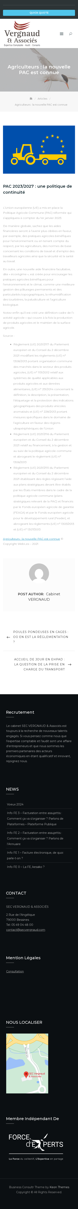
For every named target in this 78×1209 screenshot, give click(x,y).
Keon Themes (59, 1187)
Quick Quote (39, 12)
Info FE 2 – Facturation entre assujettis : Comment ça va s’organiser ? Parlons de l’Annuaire (35, 838)
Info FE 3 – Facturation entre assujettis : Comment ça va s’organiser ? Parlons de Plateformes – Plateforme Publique (35, 818)
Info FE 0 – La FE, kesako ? (26, 867)
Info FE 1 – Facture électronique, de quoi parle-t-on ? (35, 855)
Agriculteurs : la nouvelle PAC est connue (31, 539)
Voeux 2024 (15, 804)
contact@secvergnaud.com (25, 930)
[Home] (31, 98)
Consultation (15, 971)
